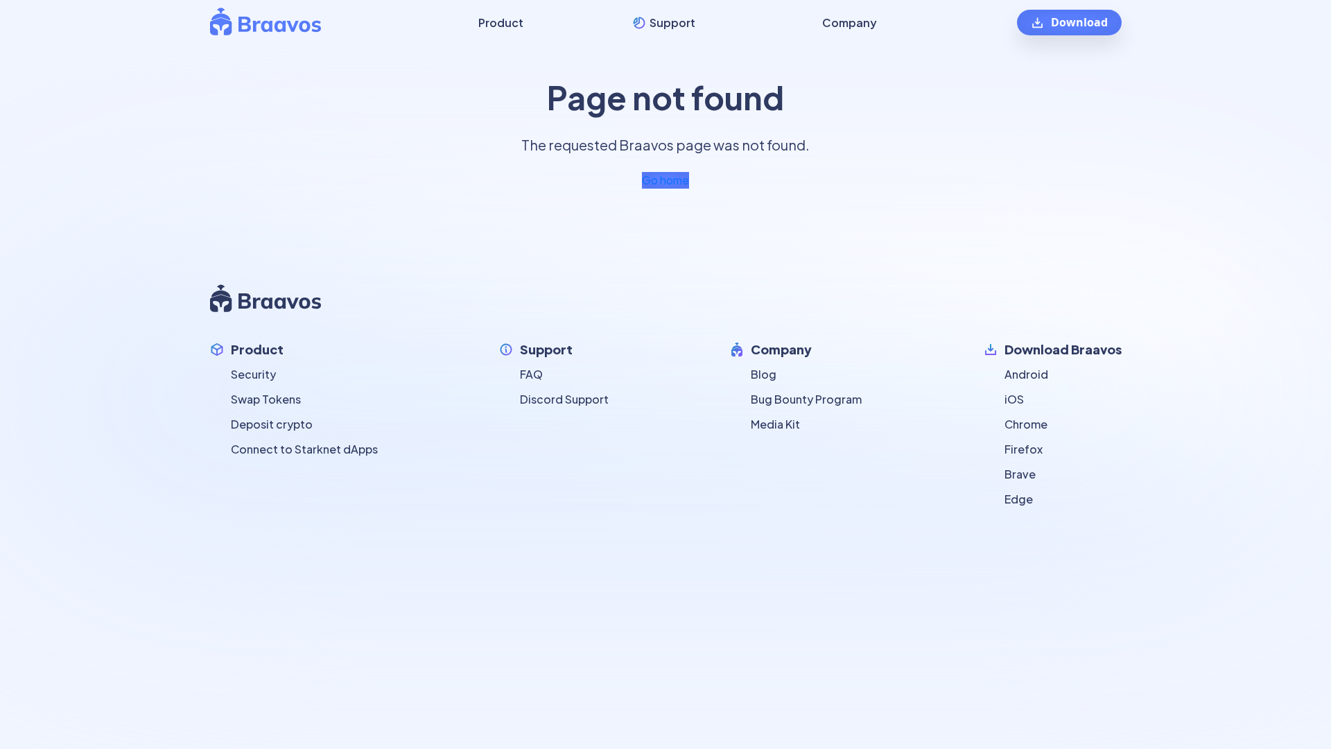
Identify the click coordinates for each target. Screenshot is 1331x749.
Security (253, 374)
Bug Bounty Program (806, 399)
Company (781, 349)
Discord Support (564, 399)
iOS (1014, 399)
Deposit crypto (272, 424)
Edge (1018, 499)
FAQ (531, 374)
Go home (665, 180)
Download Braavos (1063, 349)
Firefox (1023, 449)
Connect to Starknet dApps (304, 449)
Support (546, 349)
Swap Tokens (266, 399)
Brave (1020, 474)
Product (257, 349)
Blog (763, 374)
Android (1026, 374)
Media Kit (775, 424)
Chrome (1025, 424)
